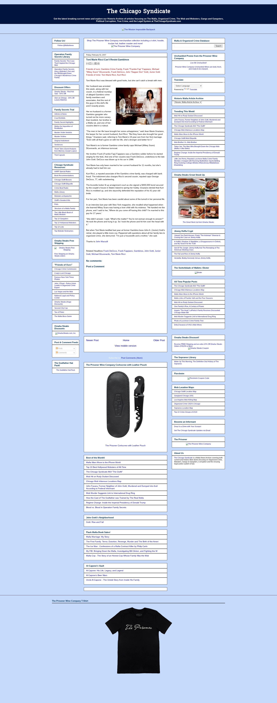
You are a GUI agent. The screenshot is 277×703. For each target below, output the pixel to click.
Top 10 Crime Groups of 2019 (185, 412)
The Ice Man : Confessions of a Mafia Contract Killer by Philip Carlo (116, 546)
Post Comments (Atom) (132, 358)
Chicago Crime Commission (65, 269)
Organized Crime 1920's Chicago (187, 404)
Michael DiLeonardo (101, 254)
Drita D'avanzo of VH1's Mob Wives (188, 325)
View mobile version (125, 345)
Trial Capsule (59, 155)
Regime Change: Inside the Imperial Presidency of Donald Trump (116, 502)
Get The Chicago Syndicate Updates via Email (192, 430)
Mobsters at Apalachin (63, 196)
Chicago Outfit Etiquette (63, 184)
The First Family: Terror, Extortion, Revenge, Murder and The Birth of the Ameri (122, 541)
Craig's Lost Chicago (62, 273)
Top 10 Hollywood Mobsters (65, 223)
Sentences (58, 145)
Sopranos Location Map (183, 408)
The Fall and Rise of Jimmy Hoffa (187, 254)
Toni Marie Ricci (118, 254)
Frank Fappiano (125, 251)
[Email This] (87, 63)
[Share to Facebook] (95, 63)
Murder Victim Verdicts (63, 132)
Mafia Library (59, 192)
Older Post (159, 340)
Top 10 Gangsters (61, 219)
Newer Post (92, 340)
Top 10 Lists (59, 227)
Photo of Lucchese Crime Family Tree (189, 321)
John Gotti (149, 251)
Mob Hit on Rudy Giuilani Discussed (102, 476)
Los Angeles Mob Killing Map (185, 400)
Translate (193, 90)
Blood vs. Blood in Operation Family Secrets (106, 507)
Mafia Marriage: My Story (97, 537)
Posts (60, 348)
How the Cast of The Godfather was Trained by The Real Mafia (115, 498)
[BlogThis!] (90, 63)
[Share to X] (92, 63)
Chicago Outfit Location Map (185, 392)
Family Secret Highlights (63, 122)
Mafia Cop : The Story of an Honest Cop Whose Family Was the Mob (117, 555)
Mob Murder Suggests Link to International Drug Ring (110, 493)
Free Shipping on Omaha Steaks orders (64, 255)
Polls (56, 204)
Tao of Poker (59, 312)
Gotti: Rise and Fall (95, 522)
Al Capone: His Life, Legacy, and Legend (104, 570)
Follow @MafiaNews (66, 45)
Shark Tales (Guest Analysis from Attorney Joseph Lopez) (65, 150)
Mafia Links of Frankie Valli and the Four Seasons (193, 298)
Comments (62, 353)
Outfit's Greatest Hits (62, 200)
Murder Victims (60, 137)
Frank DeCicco (110, 251)
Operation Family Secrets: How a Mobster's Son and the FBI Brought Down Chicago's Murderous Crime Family (65, 73)
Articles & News (60, 114)
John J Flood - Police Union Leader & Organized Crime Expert (65, 285)
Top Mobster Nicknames (63, 231)
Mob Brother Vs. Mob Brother (185, 142)
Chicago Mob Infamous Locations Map (103, 481)
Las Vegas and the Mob (63, 292)
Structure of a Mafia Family (64, 208)
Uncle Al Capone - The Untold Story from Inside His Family (113, 580)
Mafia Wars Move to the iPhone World (103, 462)
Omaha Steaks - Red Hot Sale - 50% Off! (64, 93)
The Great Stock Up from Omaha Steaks (198, 222)
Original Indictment (61, 141)
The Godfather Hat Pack (65, 370)
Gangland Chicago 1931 (183, 396)
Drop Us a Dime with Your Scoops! (187, 426)
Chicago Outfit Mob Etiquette (185, 138)
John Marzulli (102, 241)
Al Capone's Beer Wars (96, 575)
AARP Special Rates (62, 172)
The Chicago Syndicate (138, 11)
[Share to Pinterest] (98, 63)
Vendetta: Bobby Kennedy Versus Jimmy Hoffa (192, 258)
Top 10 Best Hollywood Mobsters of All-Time (106, 467)
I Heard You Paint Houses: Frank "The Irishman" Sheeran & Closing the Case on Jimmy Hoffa (197, 236)
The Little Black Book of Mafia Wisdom (63, 214)
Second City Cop (61, 308)
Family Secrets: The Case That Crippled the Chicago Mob (64, 63)
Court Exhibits (59, 118)
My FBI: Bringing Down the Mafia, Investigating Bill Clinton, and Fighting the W (121, 551)
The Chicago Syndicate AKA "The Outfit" (104, 472)
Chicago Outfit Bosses (63, 180)
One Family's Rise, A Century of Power (189, 306)
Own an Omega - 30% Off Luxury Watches (64, 99)
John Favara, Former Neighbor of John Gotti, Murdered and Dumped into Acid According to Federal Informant (197, 121)
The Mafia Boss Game (63, 316)
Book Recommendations (64, 176)
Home (126, 340)
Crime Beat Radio (61, 188)
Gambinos (138, 251)
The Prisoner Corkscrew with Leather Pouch (125, 445)
